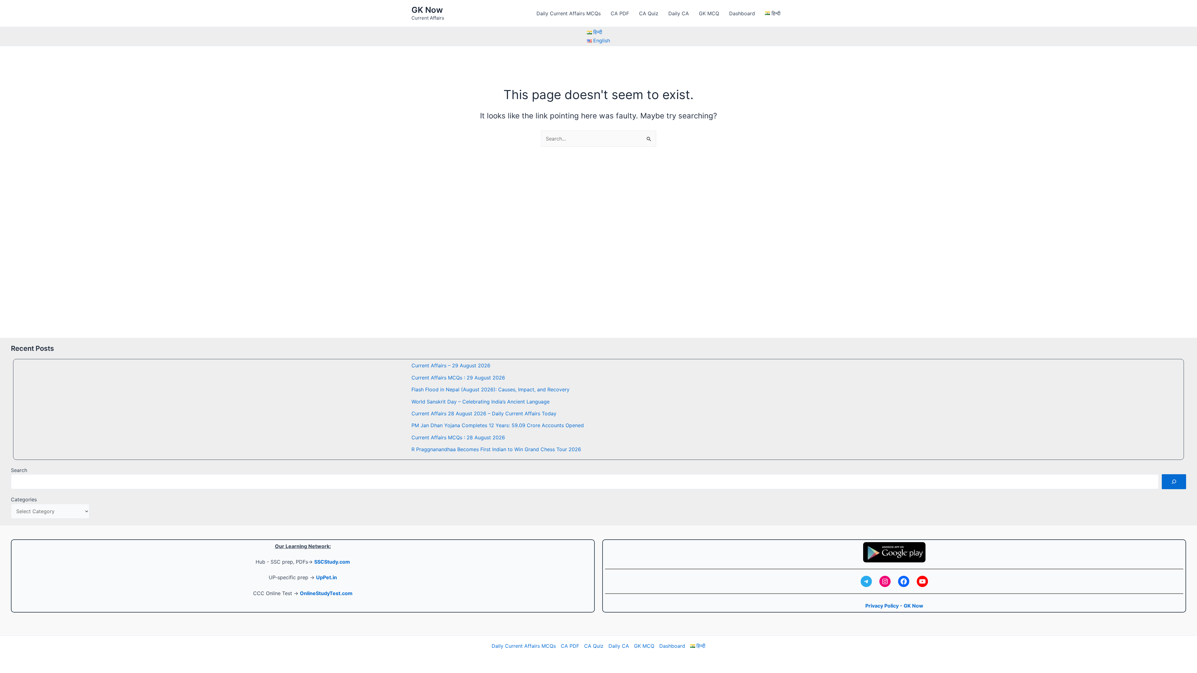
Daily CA (678, 13)
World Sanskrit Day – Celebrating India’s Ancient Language (480, 402)
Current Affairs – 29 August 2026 (450, 365)
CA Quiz (648, 13)
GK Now (427, 10)
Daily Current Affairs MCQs (568, 13)
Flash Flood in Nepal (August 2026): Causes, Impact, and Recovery (490, 389)
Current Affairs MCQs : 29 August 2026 (458, 378)
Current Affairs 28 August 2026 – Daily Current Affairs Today (483, 413)
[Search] (1174, 481)
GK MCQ (709, 13)
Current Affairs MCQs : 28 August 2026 (458, 437)
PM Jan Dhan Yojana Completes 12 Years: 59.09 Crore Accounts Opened (497, 425)
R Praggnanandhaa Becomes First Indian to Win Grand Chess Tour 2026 (496, 449)
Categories (24, 499)
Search (19, 470)
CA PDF (620, 13)
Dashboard (742, 13)
